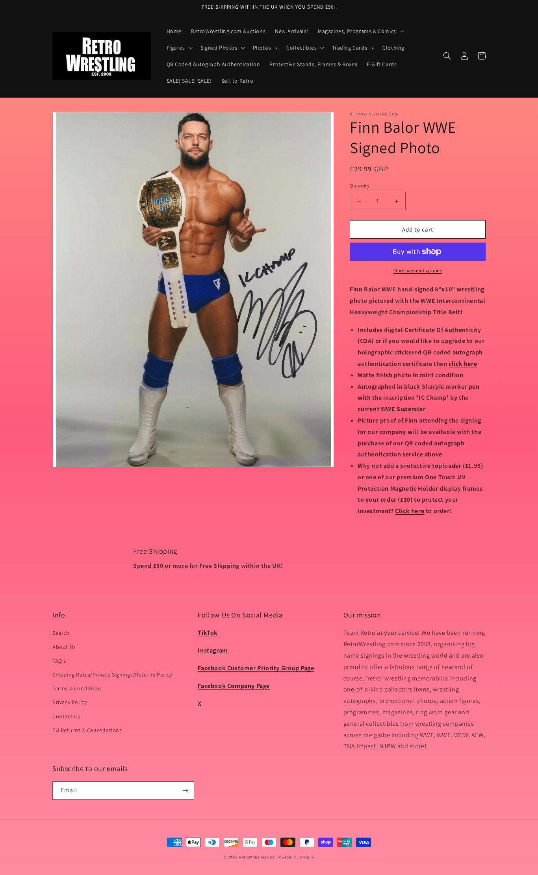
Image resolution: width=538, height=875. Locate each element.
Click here (409, 511)
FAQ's (59, 660)
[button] (360, 31)
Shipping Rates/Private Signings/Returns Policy (112, 674)
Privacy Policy (69, 702)
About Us (64, 647)
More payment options (417, 270)
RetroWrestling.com (257, 857)
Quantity (359, 185)
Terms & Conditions (77, 688)
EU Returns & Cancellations (87, 730)
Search (61, 632)
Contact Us (66, 716)
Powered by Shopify (295, 857)
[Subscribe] (185, 790)
